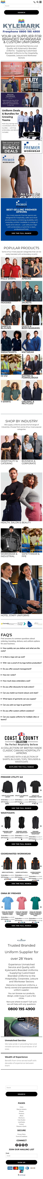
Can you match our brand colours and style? (20, 693)
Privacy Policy (22, 1134)
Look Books (21, 1122)
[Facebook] (16, 1145)
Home (21, 1107)
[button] (37, 2)
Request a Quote (21, 1126)
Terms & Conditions (21, 1136)
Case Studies (21, 1120)
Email (7, 1153)
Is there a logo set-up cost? (14, 657)
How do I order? (9, 675)
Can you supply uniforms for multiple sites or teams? (20, 718)
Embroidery (4, 800)
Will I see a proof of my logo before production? (22, 663)
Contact (21, 1124)
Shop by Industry (21, 1109)
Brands (21, 1111)
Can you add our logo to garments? (17, 705)
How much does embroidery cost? (16, 681)
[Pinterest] (19, 1145)
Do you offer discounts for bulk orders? (18, 687)
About (21, 1116)
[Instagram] (23, 1145)
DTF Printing (4, 802)
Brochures (21, 1118)
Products (21, 1113)
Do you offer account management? (17, 669)
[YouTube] (26, 1145)
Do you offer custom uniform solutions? (18, 711)
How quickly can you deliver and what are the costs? (20, 649)
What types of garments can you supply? (19, 699)
